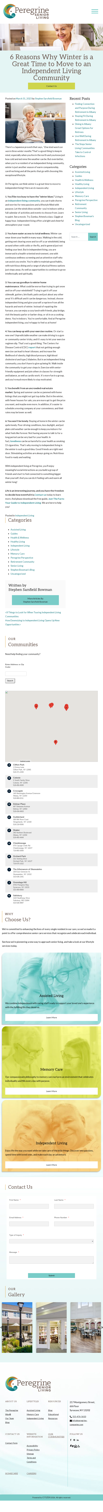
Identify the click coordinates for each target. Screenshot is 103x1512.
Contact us (40, 494)
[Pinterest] (74, 1440)
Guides (14, 533)
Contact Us (51, 86)
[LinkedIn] (78, 1440)
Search (10, 681)
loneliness (15, 441)
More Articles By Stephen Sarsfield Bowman (35, 600)
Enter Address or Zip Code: (14, 665)
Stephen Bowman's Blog (23, 569)
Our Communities (56, 1435)
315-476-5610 (79, 1416)
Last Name (59, 1200)
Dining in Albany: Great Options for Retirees (84, 128)
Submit (51, 1275)
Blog (7, 1422)
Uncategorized (18, 573)
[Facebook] (71, 1440)
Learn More (51, 1017)
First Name (15, 1200)
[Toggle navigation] (95, 11)
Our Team (9, 1418)
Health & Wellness (20, 537)
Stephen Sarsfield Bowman (48, 98)
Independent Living (24, 515)
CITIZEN (46, 1497)
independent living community (24, 200)
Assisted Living (18, 529)
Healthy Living (18, 541)
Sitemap (30, 1454)
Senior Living (17, 565)
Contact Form (11, 1443)
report (32, 347)
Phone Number (61, 1217)
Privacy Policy (33, 1449)
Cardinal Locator (25, 761)
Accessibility (32, 1445)
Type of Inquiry (16, 1235)
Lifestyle (15, 549)
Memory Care (18, 553)
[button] (66, 708)
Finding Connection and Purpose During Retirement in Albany (85, 107)
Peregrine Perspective (22, 557)
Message (14, 1252)
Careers (31, 1473)
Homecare (11, 1473)
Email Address (16, 1217)
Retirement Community (22, 561)
